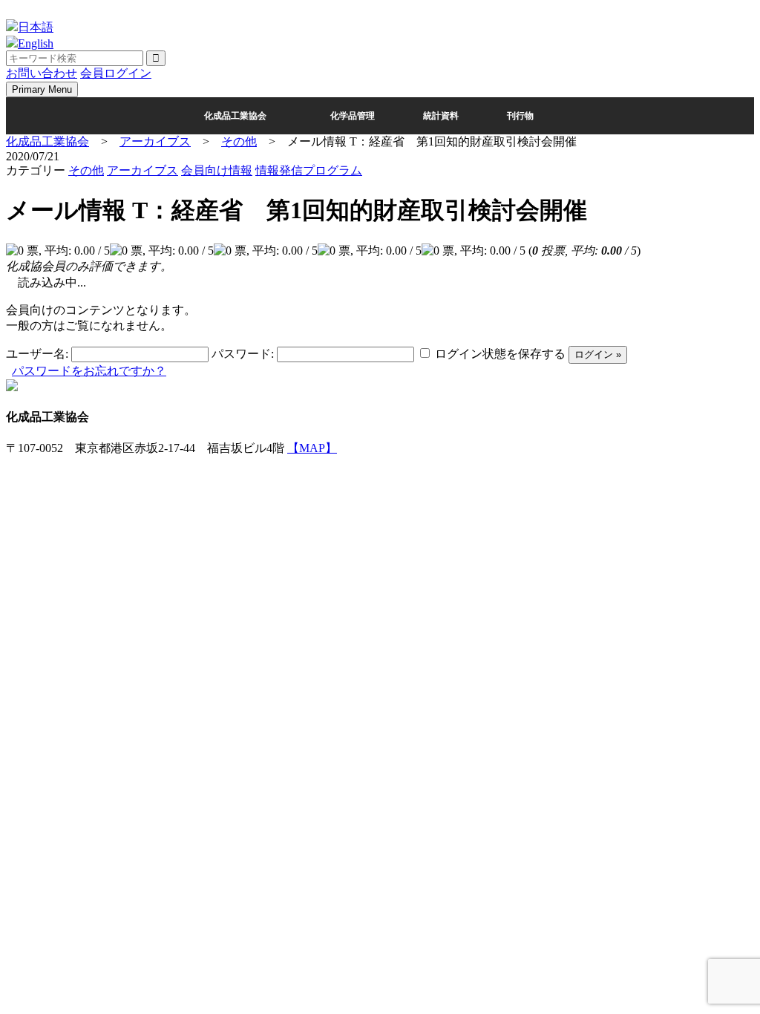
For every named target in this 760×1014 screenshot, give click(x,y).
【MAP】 (312, 448)
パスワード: (243, 353)
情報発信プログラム (308, 170)
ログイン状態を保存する (500, 353)
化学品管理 (352, 116)
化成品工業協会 (235, 116)
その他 (86, 170)
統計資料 (441, 116)
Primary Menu (42, 89)
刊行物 (520, 116)
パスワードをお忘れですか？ (89, 370)
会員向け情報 (216, 170)
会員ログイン (115, 73)
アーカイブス (142, 170)
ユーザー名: (37, 353)
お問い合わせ (41, 73)
